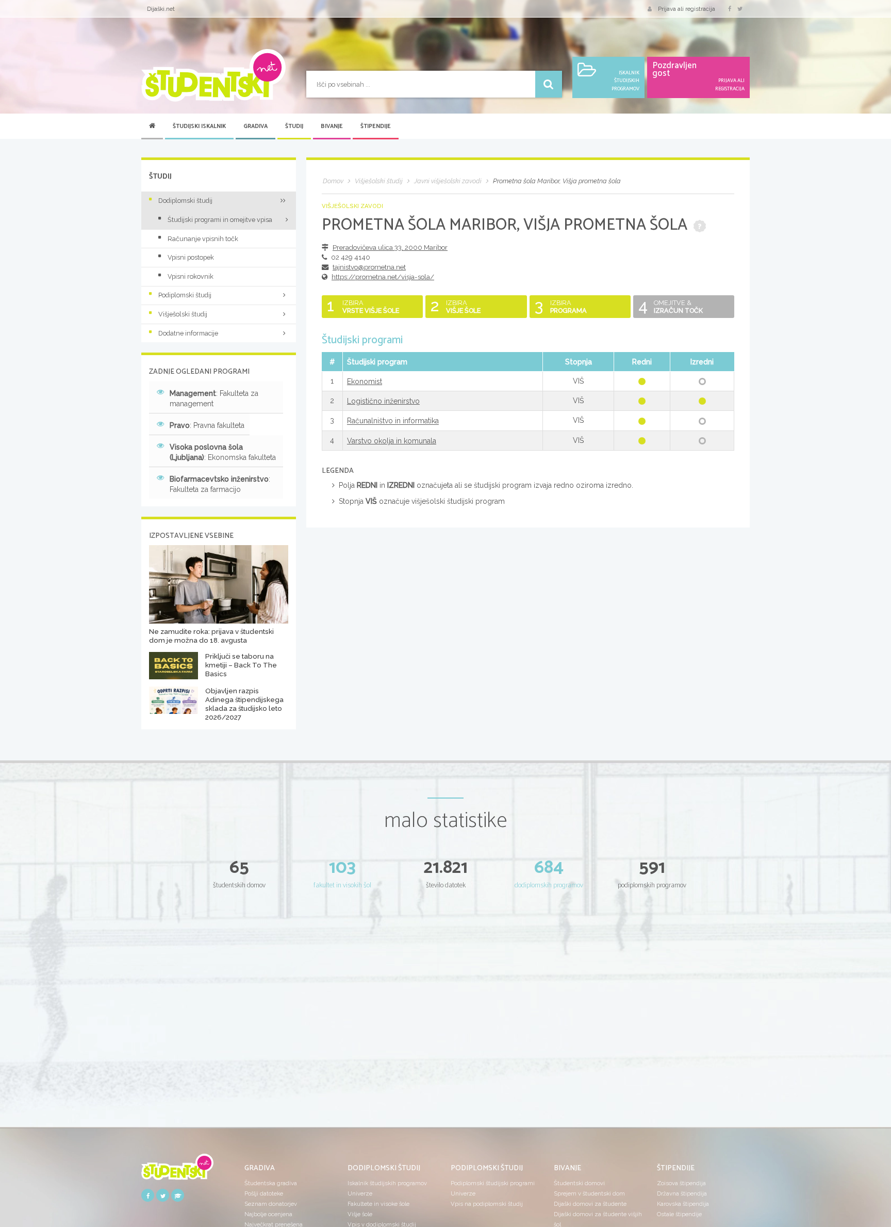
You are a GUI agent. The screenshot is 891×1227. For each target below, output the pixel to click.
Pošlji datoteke (263, 1193)
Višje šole (360, 1214)
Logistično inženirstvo (383, 401)
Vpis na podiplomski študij (487, 1203)
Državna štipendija (682, 1193)
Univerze (360, 1193)
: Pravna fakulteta (207, 425)
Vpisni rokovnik (190, 276)
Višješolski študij (182, 314)
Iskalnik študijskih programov (387, 1183)
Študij (294, 126)
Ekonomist (364, 381)
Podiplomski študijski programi (493, 1183)
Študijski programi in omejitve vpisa (220, 220)
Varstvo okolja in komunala (391, 441)
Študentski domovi (579, 1183)
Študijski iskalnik (199, 126)
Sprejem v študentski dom (589, 1193)
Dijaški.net (161, 8)
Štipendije (375, 126)
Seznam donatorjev (270, 1203)
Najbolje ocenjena (268, 1214)
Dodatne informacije (188, 333)
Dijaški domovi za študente (590, 1203)
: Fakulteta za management (214, 398)
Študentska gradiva (270, 1183)
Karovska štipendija (683, 1203)
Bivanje (332, 126)
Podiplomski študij (184, 295)
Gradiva (255, 126)
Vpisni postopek (191, 257)
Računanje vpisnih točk (203, 239)
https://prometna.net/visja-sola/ (383, 277)
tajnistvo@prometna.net (369, 267)
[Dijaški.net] (177, 1171)
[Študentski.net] (213, 75)
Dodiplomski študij (185, 200)
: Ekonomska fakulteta (223, 452)
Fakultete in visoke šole (378, 1203)
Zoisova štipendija (681, 1183)
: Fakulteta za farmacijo (220, 484)
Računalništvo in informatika (393, 421)
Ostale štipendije (679, 1214)
